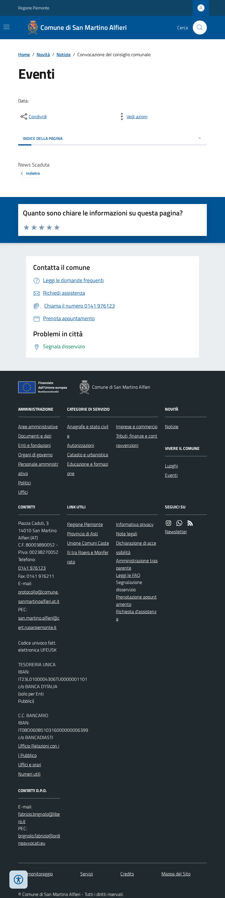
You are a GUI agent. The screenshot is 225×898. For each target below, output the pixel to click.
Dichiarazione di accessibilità (136, 547)
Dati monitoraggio (35, 873)
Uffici (23, 492)
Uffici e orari (29, 764)
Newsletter (176, 531)
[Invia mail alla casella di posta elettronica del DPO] (39, 817)
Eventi (171, 475)
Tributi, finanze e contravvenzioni (136, 440)
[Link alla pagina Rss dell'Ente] (190, 523)
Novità (43, 54)
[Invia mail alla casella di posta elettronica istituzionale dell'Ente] (39, 596)
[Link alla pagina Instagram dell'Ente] (168, 523)
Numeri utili (29, 773)
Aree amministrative (38, 426)
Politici (24, 482)
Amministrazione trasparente (137, 564)
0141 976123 (32, 567)
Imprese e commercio (136, 426)
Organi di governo (35, 454)
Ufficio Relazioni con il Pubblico (38, 750)
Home (24, 54)
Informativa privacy (135, 524)
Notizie (64, 54)
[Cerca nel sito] (197, 27)
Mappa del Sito (175, 873)
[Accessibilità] (18, 879)
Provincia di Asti (82, 533)
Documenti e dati (34, 435)
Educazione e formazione (87, 468)
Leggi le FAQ (128, 575)
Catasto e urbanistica (87, 454)
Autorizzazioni (80, 445)
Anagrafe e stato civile (87, 431)
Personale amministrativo (38, 468)
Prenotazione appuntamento (136, 600)
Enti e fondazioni (34, 445)
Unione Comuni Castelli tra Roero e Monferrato (88, 552)
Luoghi (171, 465)
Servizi (86, 873)
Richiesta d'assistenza (136, 615)
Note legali (126, 533)
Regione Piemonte (33, 8)
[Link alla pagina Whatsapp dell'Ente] (179, 523)
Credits (127, 873)
